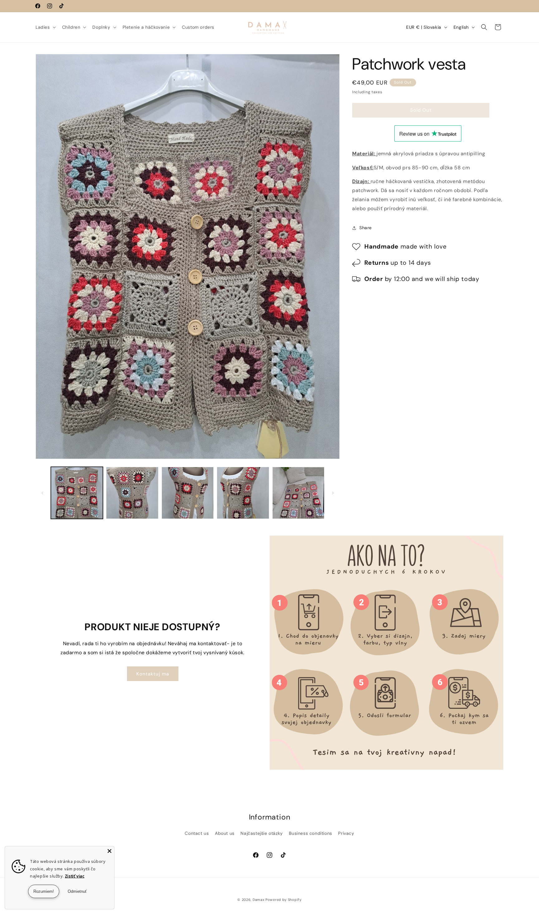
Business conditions (310, 833)
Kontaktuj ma (152, 674)
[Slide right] (333, 493)
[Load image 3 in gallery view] (188, 493)
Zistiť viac (75, 876)
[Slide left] (42, 493)
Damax (259, 899)
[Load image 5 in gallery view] (298, 493)
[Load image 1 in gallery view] (77, 493)
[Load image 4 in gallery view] (243, 493)
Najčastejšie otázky (261, 833)
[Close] (109, 851)
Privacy (346, 833)
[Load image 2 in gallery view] (132, 493)
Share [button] (365, 227)
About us (225, 833)
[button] (45, 27)
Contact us (197, 833)
